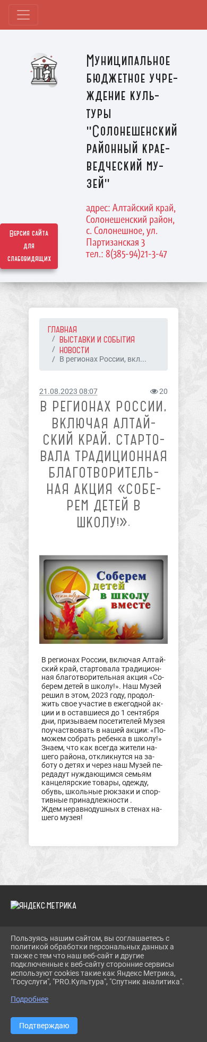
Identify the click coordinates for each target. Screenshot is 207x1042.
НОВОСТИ (74, 350)
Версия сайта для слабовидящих (29, 246)
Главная (62, 329)
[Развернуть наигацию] (23, 14)
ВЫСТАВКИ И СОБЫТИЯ (97, 339)
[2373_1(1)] (103, 600)
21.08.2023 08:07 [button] (68, 391)
